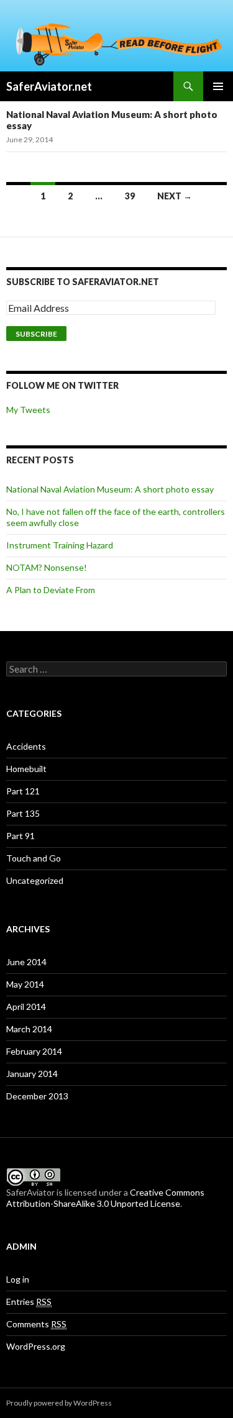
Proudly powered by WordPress (59, 1402)
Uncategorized (34, 880)
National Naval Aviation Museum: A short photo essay (110, 489)
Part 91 (20, 835)
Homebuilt (26, 768)
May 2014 (25, 984)
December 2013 (37, 1096)
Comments (36, 1324)
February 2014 (34, 1051)
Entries (29, 1301)
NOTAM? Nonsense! (46, 567)
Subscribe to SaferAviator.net (82, 281)
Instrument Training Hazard (59, 545)
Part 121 (23, 791)
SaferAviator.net (49, 86)
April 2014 (26, 1006)
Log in (17, 1279)
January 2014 (32, 1073)
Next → (174, 196)
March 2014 (29, 1029)
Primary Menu (218, 86)
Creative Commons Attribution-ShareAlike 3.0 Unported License (105, 1198)
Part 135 (23, 813)
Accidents (26, 746)
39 (130, 196)
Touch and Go (33, 858)
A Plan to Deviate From (50, 589)
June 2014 (26, 962)
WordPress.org (35, 1346)
